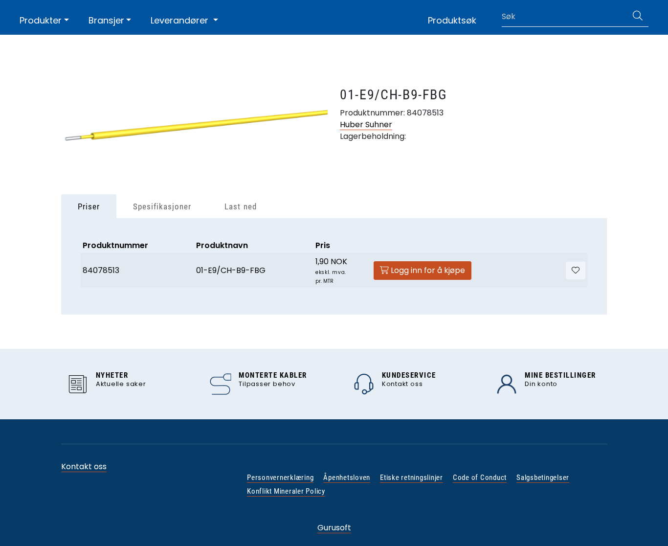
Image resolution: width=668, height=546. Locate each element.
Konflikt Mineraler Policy (286, 491)
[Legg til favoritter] (575, 270)
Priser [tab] (89, 206)
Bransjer (106, 20)
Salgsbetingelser (542, 477)
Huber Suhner (366, 124)
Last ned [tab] (240, 206)
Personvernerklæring (280, 477)
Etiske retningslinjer (411, 477)
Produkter (41, 20)
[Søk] (637, 16)
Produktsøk (452, 20)
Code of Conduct (480, 477)
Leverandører (181, 20)
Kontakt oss (84, 466)
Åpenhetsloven (346, 477)
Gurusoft (334, 527)
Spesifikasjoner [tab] (162, 206)
